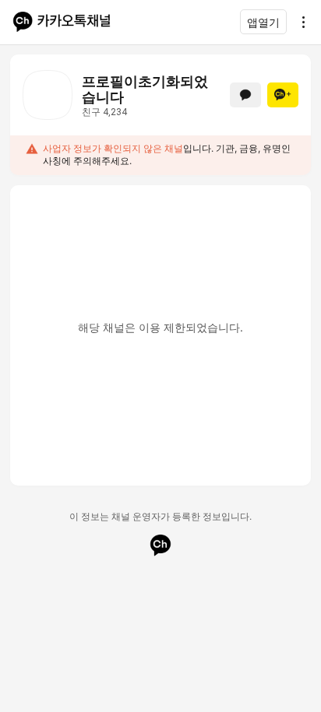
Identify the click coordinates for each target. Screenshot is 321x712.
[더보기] (299, 21)
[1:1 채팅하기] (245, 94)
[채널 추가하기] (282, 94)
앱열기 (263, 22)
